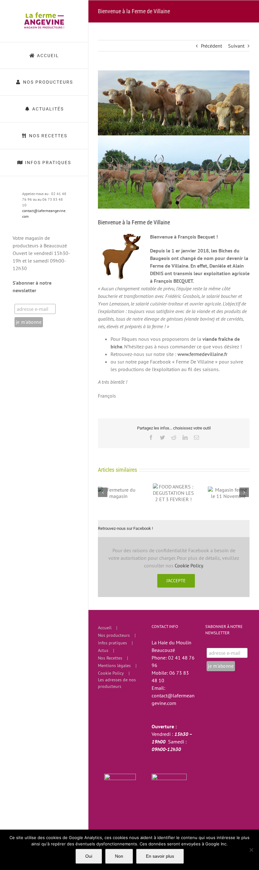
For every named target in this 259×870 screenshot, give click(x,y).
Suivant (236, 46)
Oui (88, 856)
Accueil (104, 627)
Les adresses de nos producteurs (117, 683)
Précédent (211, 46)
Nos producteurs (114, 635)
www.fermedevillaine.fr (202, 354)
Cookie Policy (189, 565)
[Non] (251, 850)
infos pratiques (112, 643)
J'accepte (176, 580)
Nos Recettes (110, 658)
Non (119, 856)
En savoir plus (160, 856)
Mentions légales (114, 665)
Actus (103, 650)
